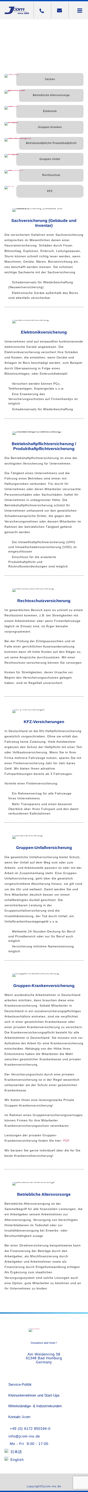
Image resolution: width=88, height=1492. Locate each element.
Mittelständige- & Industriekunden (35, 1406)
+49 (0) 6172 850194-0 (28, 1429)
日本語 (16, 1452)
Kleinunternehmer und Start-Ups (34, 1395)
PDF (66, 1140)
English (17, 1460)
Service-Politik (20, 1385)
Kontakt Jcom (19, 1417)
